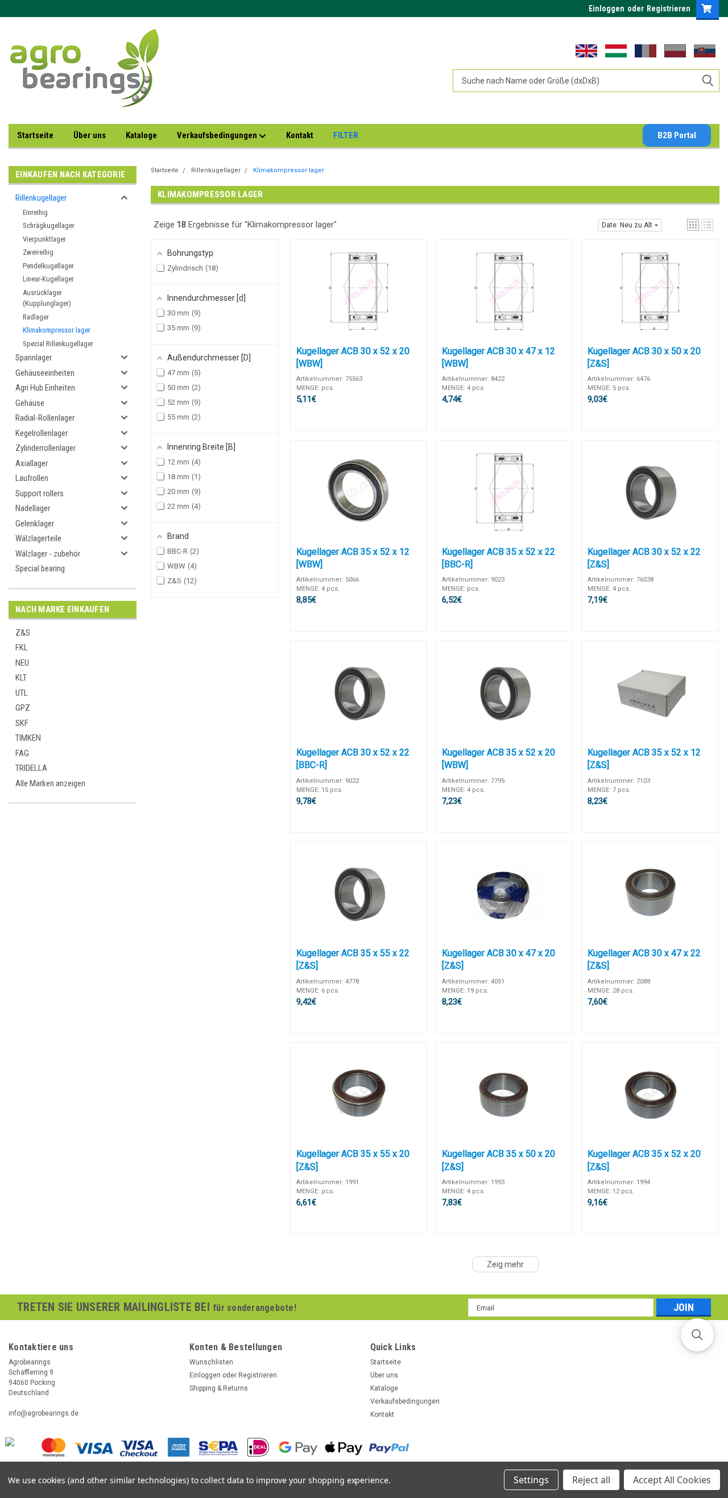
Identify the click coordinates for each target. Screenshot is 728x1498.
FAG (22, 753)
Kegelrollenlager (41, 433)
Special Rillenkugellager (58, 343)
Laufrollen (31, 478)
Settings (531, 1480)
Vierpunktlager (44, 239)
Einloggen (606, 8)
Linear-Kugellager (48, 279)
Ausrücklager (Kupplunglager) (47, 298)
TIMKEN (28, 738)
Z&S (22, 633)
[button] (693, 225)
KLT (21, 678)
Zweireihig (38, 252)
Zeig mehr (505, 1264)
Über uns (89, 135)
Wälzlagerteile (38, 538)
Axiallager (31, 463)
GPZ (22, 708)
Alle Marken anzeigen (50, 783)
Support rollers (39, 493)
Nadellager (32, 508)
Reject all (591, 1480)
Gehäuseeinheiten (45, 373)
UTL (21, 693)
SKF (21, 723)
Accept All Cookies (672, 1480)
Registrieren (668, 8)
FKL (21, 647)
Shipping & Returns (218, 1388)
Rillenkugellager (41, 198)
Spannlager (33, 357)
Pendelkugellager (48, 266)
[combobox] (586, 80)
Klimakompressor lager (56, 330)
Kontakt (299, 135)
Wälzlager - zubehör (47, 554)
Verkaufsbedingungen (218, 135)
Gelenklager (34, 523)
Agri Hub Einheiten (45, 388)
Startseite (35, 135)
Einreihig (35, 212)
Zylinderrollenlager (45, 448)
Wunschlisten (211, 1362)
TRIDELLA (31, 768)
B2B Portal (676, 135)
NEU (22, 663)
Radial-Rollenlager (45, 418)
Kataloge (141, 135)
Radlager (36, 317)
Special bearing (40, 568)
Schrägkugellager (49, 225)
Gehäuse (29, 403)
